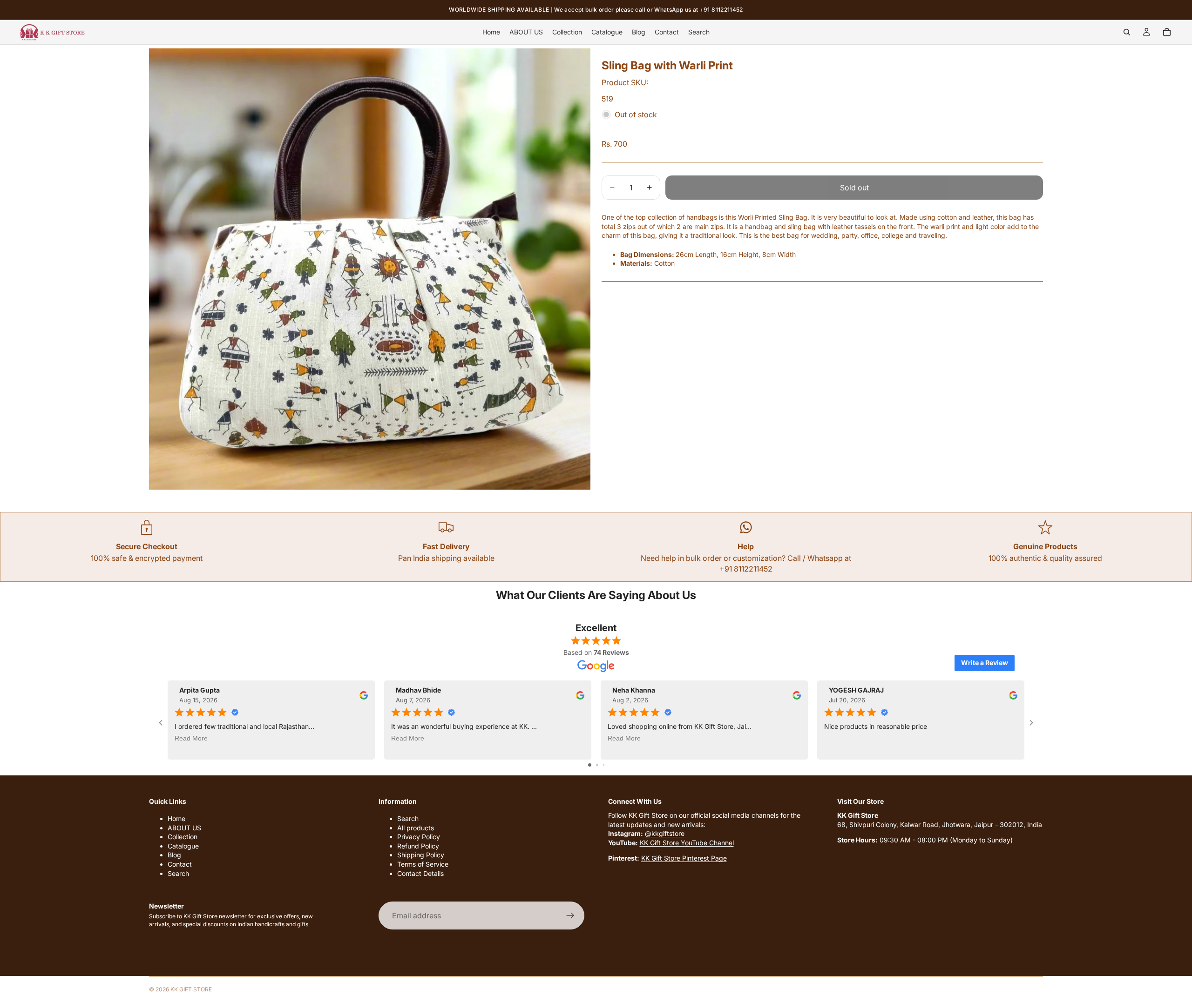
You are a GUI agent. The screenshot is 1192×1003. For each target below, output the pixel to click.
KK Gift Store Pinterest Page (684, 858)
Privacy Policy (418, 837)
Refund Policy (418, 846)
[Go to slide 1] (589, 765)
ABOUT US (184, 828)
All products (415, 828)
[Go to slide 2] (597, 765)
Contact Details (420, 873)
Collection (182, 837)
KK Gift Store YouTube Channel (687, 843)
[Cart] (1167, 32)
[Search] (1127, 32)
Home (176, 818)
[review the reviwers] (363, 695)
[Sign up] (570, 915)
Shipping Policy (420, 855)
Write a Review (984, 662)
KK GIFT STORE (191, 989)
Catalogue (183, 846)
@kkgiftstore (664, 833)
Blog (174, 855)
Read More (191, 737)
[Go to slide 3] (603, 765)
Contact (180, 864)
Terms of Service (422, 864)
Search (178, 873)
